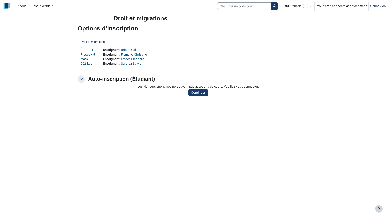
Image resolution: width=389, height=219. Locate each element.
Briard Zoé (128, 50)
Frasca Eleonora (132, 59)
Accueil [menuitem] (23, 6)
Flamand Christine (134, 54)
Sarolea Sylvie (131, 63)
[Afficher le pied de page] (379, 209)
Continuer (198, 92)
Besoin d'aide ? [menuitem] (42, 6)
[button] (298, 6)
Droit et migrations (93, 41)
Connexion (378, 6)
